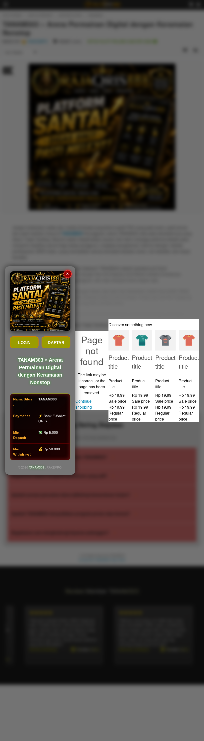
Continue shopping (83, 404)
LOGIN (24, 343)
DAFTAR (56, 343)
